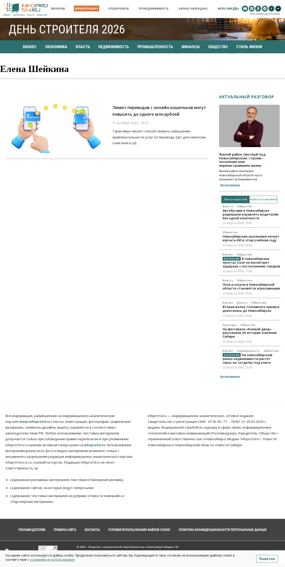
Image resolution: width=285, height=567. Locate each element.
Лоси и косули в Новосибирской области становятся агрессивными (251, 286)
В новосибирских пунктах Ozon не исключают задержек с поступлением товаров (251, 262)
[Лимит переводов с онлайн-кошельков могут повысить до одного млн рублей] (56, 122)
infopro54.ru (94, 445)
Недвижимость (248, 350)
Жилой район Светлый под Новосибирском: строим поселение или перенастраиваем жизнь (242, 160)
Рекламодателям (265, 14)
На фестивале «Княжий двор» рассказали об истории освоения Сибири (250, 333)
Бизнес (228, 254)
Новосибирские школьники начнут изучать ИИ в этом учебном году (251, 238)
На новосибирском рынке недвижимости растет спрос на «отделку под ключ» (247, 359)
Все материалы (230, 185)
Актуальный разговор (246, 96)
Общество (244, 206)
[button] (235, 8)
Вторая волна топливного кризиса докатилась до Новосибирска (251, 309)
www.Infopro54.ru (34, 421)
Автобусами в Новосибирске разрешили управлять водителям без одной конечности (250, 214)
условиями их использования (52, 559)
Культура (229, 325)
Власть (228, 206)
